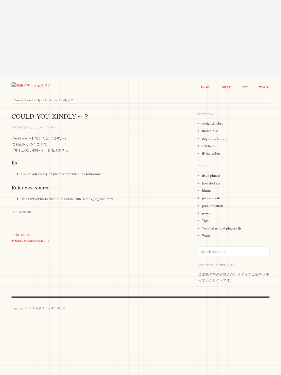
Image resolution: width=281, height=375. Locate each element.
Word (206, 235)
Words (264, 87)
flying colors (211, 153)
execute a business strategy (28, 240)
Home (205, 87)
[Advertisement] (140, 38)
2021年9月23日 (22, 127)
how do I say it (213, 183)
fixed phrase (211, 175)
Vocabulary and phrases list (222, 228)
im (41, 127)
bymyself (25, 211)
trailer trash (210, 130)
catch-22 (208, 145)
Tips (245, 87)
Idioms (226, 87)
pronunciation (212, 205)
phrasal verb (211, 197)
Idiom (206, 190)
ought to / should (214, 138)
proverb (207, 213)
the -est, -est (22, 234)
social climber (212, 123)
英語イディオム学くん (51, 308)
